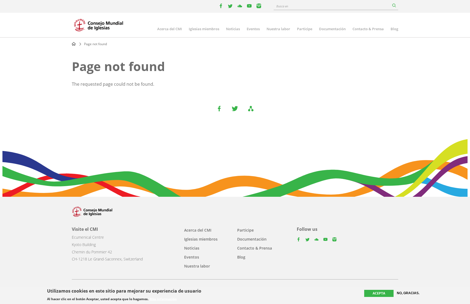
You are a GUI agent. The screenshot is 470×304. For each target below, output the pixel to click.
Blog (394, 28)
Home (74, 44)
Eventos (253, 28)
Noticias (233, 28)
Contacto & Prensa (368, 28)
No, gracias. (408, 293)
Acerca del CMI (169, 28)
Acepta (379, 293)
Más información (163, 299)
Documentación (332, 28)
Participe (304, 28)
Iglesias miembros (204, 28)
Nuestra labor (278, 28)
